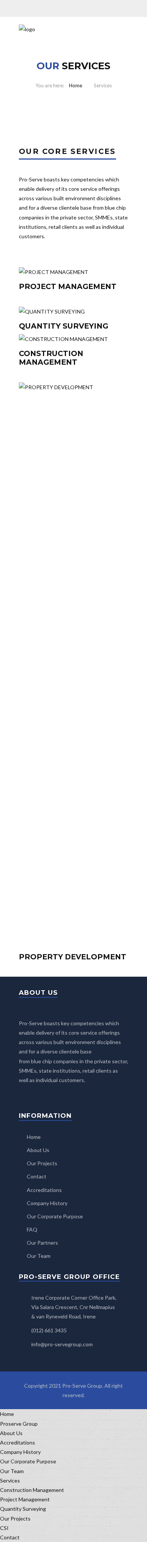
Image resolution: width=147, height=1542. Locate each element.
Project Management (25, 1499)
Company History (47, 1203)
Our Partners (42, 1242)
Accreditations (44, 1190)
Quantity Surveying (23, 1508)
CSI (4, 1528)
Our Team (39, 1256)
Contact (36, 1176)
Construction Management (32, 1490)
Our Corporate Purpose (55, 1216)
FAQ (32, 1229)
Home (75, 85)
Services (10, 1480)
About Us (38, 1150)
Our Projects (42, 1163)
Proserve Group (19, 1423)
